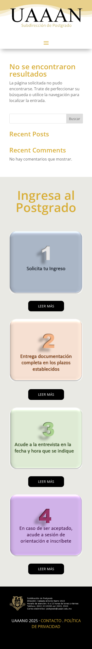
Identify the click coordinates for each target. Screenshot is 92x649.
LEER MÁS (46, 306)
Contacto (51, 620)
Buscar (74, 118)
